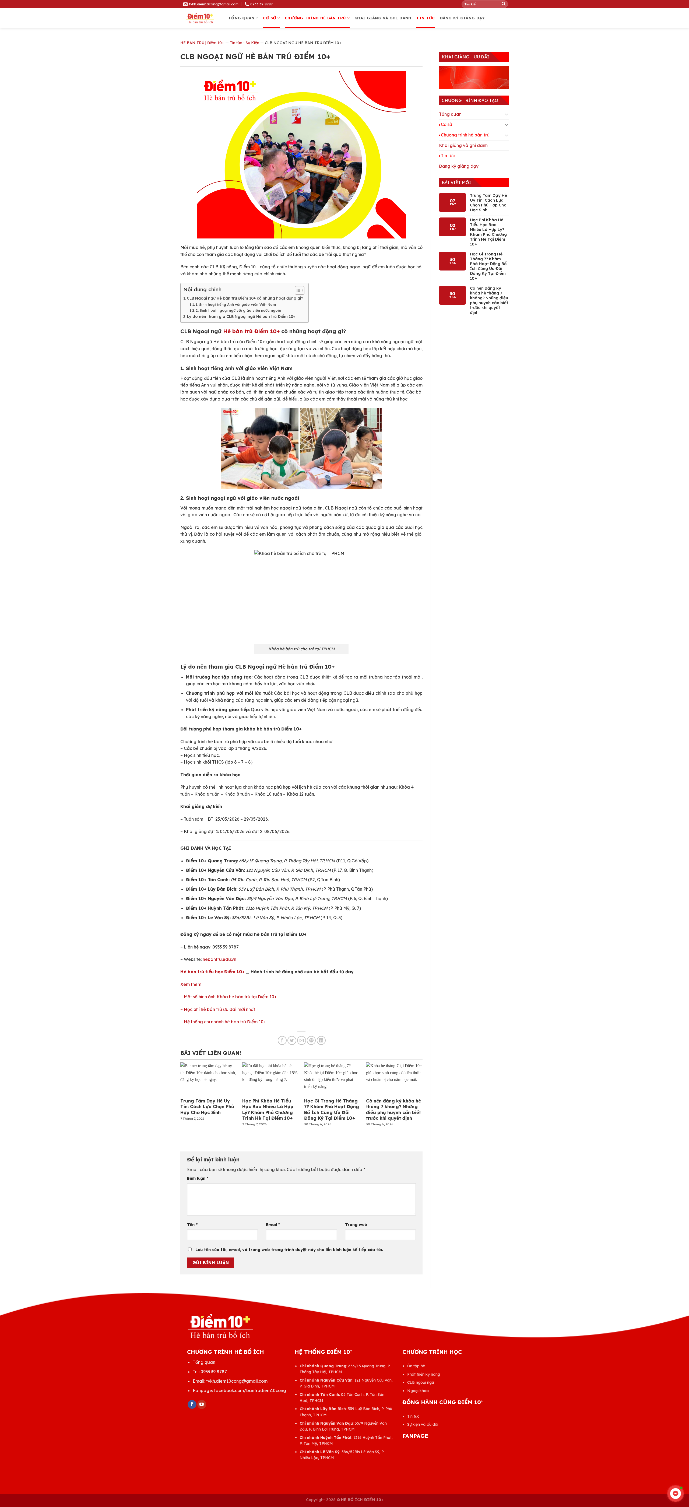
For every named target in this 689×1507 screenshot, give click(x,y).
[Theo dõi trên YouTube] (201, 1404)
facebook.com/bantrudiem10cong (250, 1390)
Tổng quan (241, 18)
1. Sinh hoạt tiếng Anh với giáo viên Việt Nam (235, 304)
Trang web (356, 1224)
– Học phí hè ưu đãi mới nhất (217, 1009)
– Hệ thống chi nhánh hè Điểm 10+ (223, 1021)
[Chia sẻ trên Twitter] (291, 1040)
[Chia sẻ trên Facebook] (282, 1040)
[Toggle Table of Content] (297, 290)
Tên (192, 1224)
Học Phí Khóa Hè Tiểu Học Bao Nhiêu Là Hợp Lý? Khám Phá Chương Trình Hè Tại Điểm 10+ (267, 1109)
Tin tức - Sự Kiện (244, 42)
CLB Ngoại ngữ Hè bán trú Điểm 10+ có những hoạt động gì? (245, 298)
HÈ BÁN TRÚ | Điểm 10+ (202, 42)
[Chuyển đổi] (506, 114)
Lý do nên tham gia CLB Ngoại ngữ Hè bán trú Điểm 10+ (241, 316)
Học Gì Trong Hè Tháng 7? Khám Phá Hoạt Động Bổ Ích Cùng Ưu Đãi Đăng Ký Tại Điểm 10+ (331, 1109)
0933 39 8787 (214, 1371)
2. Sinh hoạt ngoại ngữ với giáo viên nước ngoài (238, 310)
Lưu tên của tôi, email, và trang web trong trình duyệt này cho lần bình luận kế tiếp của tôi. (289, 1249)
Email (273, 1224)
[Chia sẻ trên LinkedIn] (321, 1040)
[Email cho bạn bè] (301, 1040)
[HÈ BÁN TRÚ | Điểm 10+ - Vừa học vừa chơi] (200, 17)
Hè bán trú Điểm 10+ (251, 331)
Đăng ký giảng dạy (462, 18)
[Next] (413, 1090)
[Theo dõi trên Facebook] (192, 1404)
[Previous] (189, 1090)
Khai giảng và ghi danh (382, 18)
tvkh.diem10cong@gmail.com (237, 1381)
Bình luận (197, 1178)
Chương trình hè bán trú (315, 18)
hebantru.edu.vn (219, 959)
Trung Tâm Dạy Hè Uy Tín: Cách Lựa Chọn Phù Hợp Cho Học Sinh (207, 1106)
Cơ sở (269, 18)
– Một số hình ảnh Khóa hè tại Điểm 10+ (228, 996)
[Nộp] (504, 4)
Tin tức (425, 18)
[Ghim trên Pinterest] (311, 1040)
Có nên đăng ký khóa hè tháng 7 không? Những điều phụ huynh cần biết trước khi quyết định (393, 1109)
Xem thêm (190, 984)
